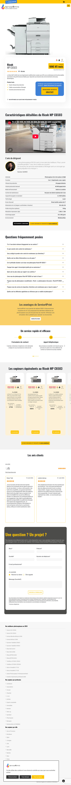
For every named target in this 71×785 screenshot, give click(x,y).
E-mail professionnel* (15, 564)
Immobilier (9, 705)
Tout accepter (38, 777)
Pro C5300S (35, 392)
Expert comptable (11, 702)
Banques (9, 721)
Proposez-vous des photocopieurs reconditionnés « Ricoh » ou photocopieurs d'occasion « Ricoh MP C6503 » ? (34, 281)
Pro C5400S (56, 392)
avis (23, 71)
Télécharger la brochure (21, 223)
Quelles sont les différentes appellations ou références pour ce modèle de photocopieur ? (30, 291)
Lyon (8, 746)
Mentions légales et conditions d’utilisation (47, 782)
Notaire (9, 708)
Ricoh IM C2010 (11, 648)
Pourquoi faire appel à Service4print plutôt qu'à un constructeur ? (24, 267)
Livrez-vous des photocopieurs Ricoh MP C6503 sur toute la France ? (24, 276)
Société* (11, 556)
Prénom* (39, 548)
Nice (8, 756)
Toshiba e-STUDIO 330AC (13, 661)
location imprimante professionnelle (16, 676)
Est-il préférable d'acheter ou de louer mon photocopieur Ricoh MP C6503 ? (26, 263)
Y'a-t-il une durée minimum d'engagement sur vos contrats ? (22, 244)
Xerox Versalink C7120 (13, 667)
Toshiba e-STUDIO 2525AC (14, 664)
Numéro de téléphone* (43, 556)
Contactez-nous (35, 318)
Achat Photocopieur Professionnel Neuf (17, 673)
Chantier (9, 693)
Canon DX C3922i (11, 633)
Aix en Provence (11, 731)
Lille (8, 743)
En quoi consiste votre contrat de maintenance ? (19, 249)
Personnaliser (12, 777)
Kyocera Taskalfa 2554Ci (13, 642)
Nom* (10, 548)
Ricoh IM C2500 (11, 652)
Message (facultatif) (15, 579)
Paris (8, 759)
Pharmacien (10, 718)
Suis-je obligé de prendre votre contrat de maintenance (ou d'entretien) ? (26, 253)
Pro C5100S (14, 392)
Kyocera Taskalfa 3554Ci (13, 645)
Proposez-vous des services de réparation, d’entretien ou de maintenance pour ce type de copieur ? (32, 287)
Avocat (8, 690)
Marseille (9, 749)
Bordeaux (9, 734)
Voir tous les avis (10, 472)
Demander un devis (50, 91)
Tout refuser (25, 777)
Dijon (8, 737)
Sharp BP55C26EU (12, 658)
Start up (9, 711)
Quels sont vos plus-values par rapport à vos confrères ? (21, 272)
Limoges (9, 740)
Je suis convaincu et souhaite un (43, 223)
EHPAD (8, 699)
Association (10, 687)
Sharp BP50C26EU (12, 655)
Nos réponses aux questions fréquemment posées (23, 99)
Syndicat (9, 715)
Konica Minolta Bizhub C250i (14, 636)
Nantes (9, 753)
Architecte (9, 683)
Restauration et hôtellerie (13, 724)
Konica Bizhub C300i (12, 639)
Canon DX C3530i (11, 630)
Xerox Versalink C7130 (13, 670)
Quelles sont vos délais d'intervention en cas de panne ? (21, 258)
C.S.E (8, 696)
